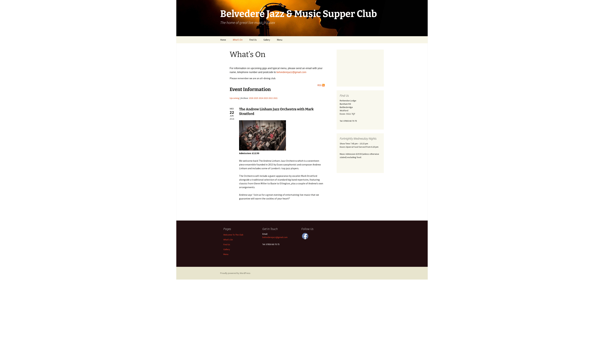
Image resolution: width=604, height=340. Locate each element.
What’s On (238, 39)
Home (223, 39)
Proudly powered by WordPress (235, 273)
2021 (275, 98)
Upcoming (234, 98)
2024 (261, 98)
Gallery (266, 39)
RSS (319, 85)
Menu (279, 39)
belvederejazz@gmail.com (275, 237)
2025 (256, 98)
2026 (251, 98)
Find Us (253, 39)
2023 (265, 98)
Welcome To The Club (233, 234)
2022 (270, 98)
